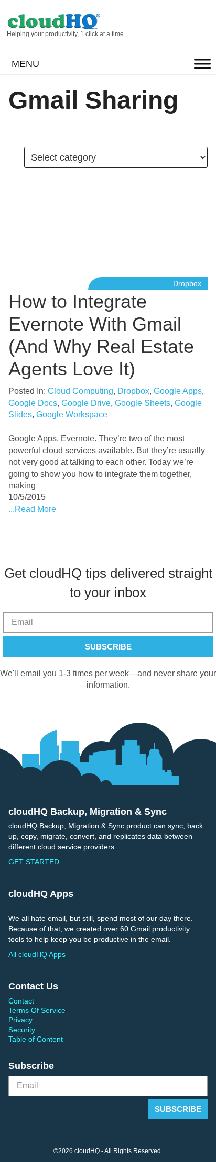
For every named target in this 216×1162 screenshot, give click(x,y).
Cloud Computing (80, 390)
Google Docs (32, 402)
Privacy (20, 1020)
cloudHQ (76, 21)
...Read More (32, 509)
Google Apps (178, 390)
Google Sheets (142, 402)
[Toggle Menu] (202, 64)
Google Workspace (71, 414)
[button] (25, 63)
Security (21, 1030)
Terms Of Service (37, 1010)
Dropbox (187, 283)
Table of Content (35, 1039)
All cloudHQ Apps (37, 954)
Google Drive (86, 402)
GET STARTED (33, 862)
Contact (21, 1001)
